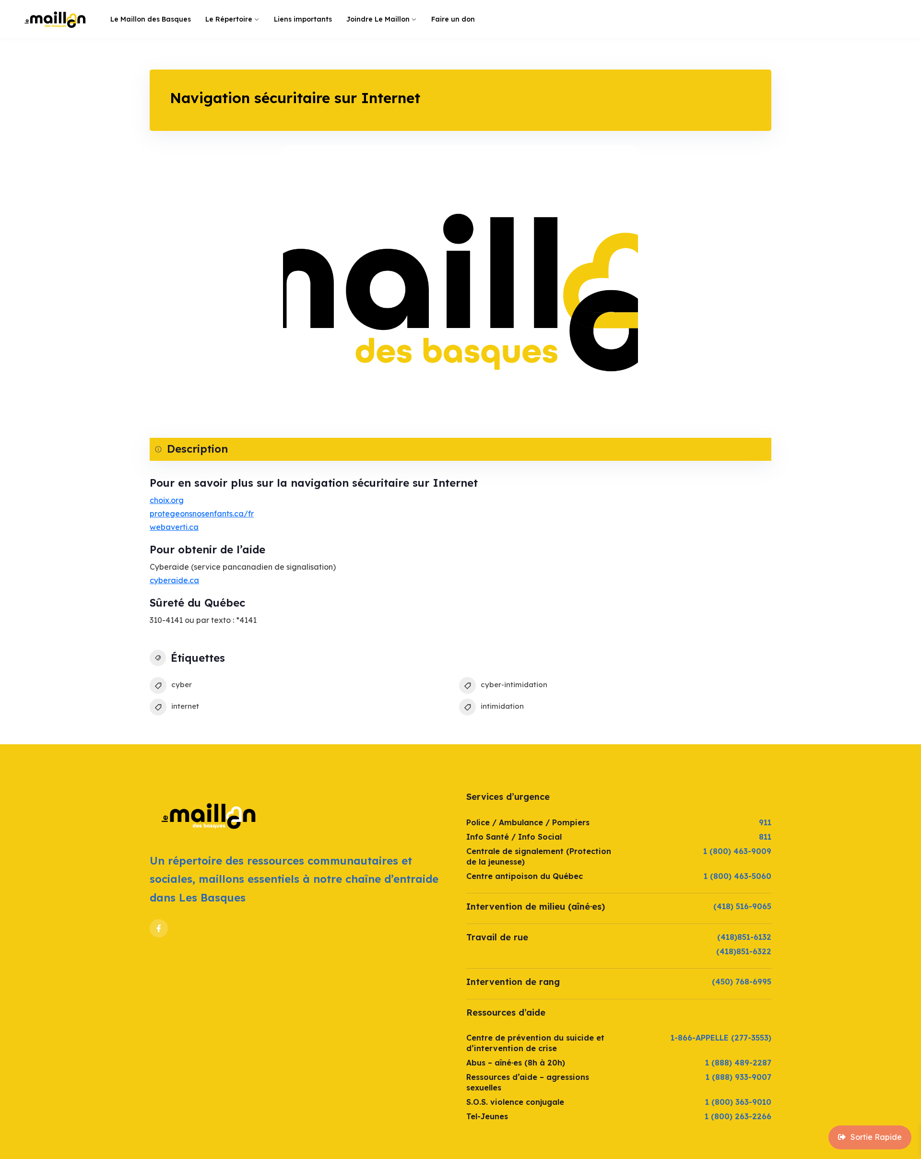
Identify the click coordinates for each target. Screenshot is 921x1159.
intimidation (502, 706)
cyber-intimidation (514, 684)
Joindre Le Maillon (378, 19)
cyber (181, 684)
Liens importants (303, 19)
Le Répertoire (228, 19)
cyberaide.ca (174, 580)
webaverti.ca (174, 527)
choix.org (167, 500)
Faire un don (453, 19)
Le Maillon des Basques (150, 19)
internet (185, 706)
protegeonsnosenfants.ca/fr (202, 513)
